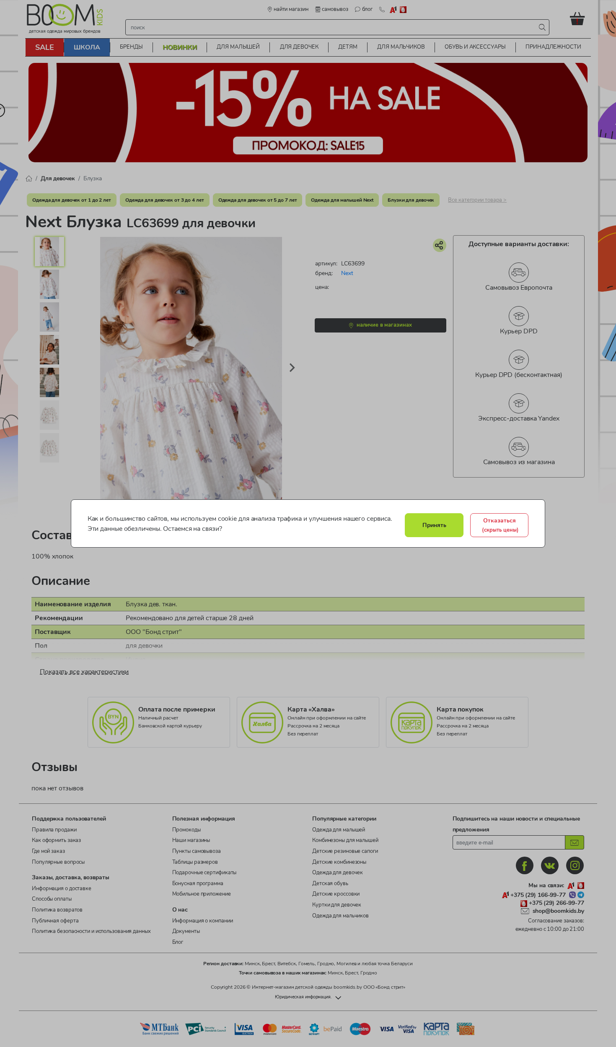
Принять (434, 525)
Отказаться (500, 525)
